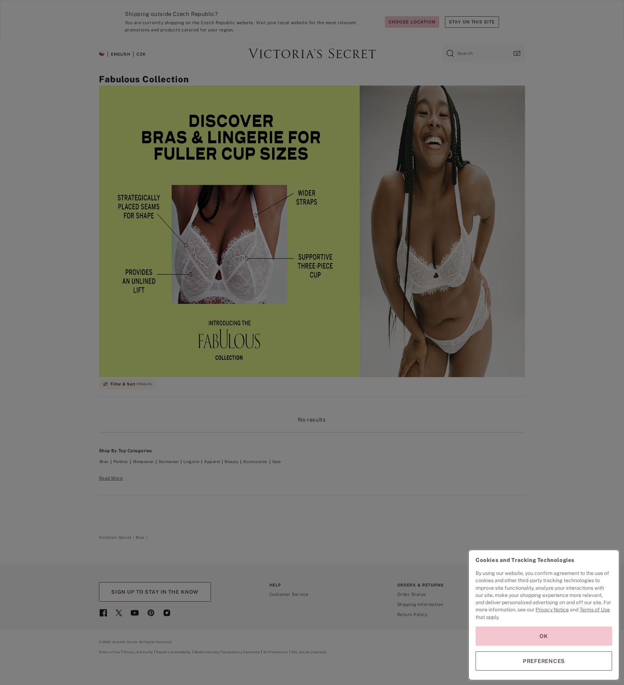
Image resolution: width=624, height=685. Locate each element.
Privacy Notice (552, 609)
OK (544, 636)
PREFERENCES (544, 661)
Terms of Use (595, 609)
